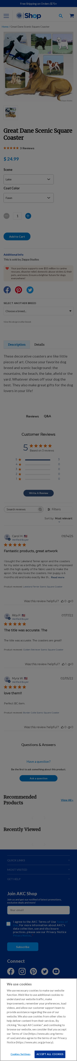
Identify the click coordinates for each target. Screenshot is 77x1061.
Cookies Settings (20, 1054)
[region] (38, 1019)
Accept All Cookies (50, 1054)
